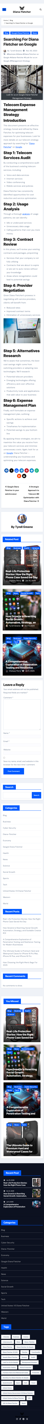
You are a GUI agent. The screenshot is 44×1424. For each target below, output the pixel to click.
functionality (36, 1352)
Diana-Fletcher (9, 834)
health (33, 1357)
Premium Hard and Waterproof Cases (15, 1373)
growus (24, 1357)
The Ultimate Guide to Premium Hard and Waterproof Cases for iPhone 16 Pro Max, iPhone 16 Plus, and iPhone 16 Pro (21, 953)
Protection (35, 1373)
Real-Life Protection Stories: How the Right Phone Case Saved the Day (22, 574)
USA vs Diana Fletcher (10, 1403)
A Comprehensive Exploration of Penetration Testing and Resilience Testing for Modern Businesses (21, 668)
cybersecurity (7, 1342)
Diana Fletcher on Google (25, 1347)
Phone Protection (25, 1367)
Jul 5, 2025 (29, 671)
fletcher (24, 1352)
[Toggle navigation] (4, 9)
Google (18, 147)
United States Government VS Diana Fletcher (18, 1393)
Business (12, 54)
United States (7, 1388)
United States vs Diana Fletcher (13, 1398)
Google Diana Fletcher (20, 33)
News (35, 33)
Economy (7, 840)
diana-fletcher (17, 57)
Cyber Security (30, 638)
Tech (38, 593)
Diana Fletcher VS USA (10, 1352)
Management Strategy (20, 61)
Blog (6, 33)
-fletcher (6, 1337)
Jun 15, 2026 (30, 580)
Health (26, 548)
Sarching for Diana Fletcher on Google (16, 1378)
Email (6, 741)
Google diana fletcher (10, 1357)
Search (9, 787)
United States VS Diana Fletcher (17, 891)
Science (36, 548)
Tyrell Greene (16, 51)
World (5, 903)
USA (29, 1398)
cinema (25, 1337)
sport (18, 1383)
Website (6, 749)
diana (20, 54)
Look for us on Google (10, 1362)
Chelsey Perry (15, 580)
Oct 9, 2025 (30, 626)
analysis (26, 214)
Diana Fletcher (7, 1347)
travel (33, 1383)
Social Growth (27, 593)
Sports (6, 878)
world (24, 1403)
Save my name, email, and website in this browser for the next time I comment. (20, 763)
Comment (8, 697)
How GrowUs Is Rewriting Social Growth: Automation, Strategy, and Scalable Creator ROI (21, 621)
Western (6, 897)
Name (6, 733)
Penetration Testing (9, 1367)
